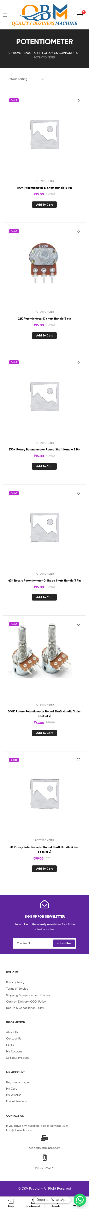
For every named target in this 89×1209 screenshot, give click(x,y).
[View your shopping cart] (80, 15)
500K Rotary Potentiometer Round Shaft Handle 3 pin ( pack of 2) (44, 713)
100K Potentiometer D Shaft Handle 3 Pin (44, 188)
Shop (27, 52)
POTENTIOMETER (44, 180)
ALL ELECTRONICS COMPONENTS (56, 52)
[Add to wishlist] (78, 100)
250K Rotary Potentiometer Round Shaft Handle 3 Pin (44, 449)
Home (17, 52)
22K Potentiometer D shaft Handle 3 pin (44, 318)
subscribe (64, 943)
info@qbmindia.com (19, 1130)
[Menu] (7, 14)
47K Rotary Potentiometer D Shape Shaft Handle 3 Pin (44, 580)
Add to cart (44, 204)
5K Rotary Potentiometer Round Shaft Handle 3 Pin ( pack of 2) (44, 849)
